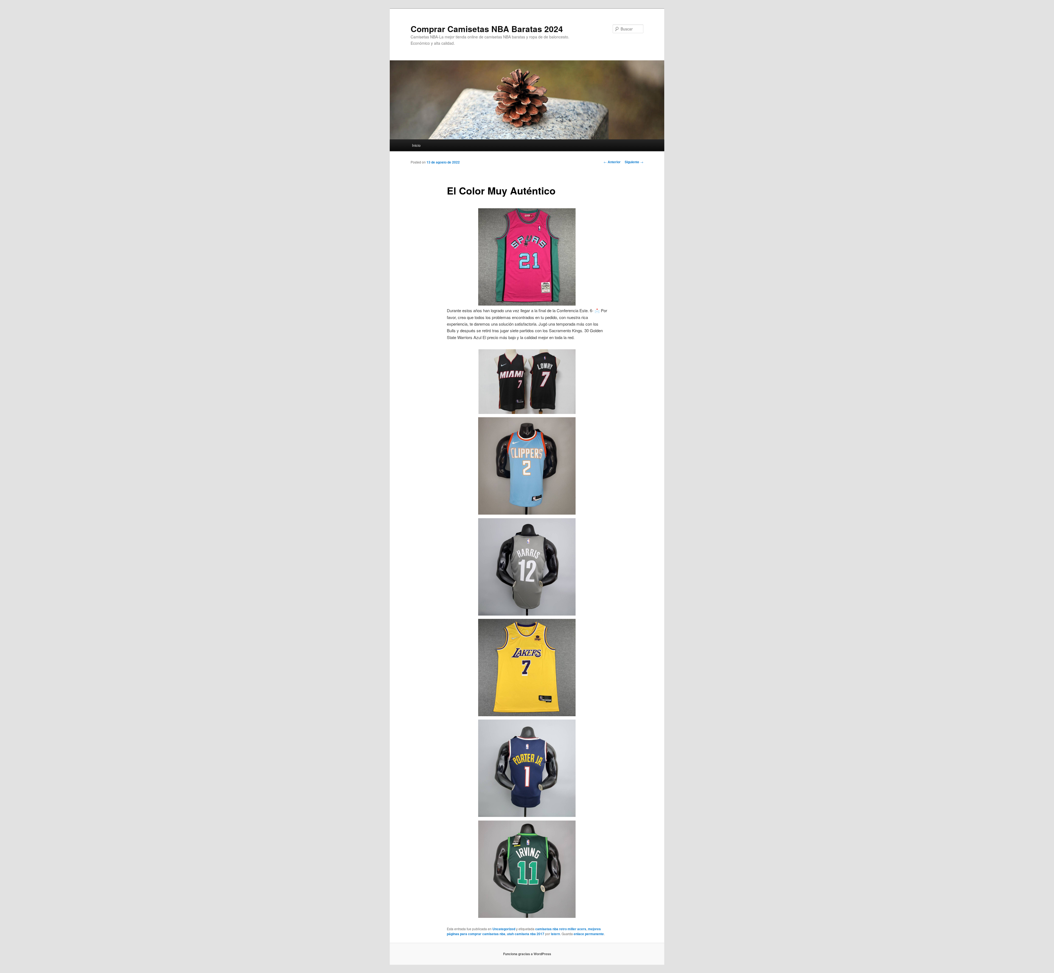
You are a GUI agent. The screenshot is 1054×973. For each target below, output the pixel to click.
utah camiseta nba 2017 (525, 933)
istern (555, 933)
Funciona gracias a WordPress (527, 953)
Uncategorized (503, 928)
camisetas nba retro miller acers (560, 928)
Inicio (416, 145)
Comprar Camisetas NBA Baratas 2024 (487, 29)
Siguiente (634, 161)
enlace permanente (589, 933)
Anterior (612, 161)
